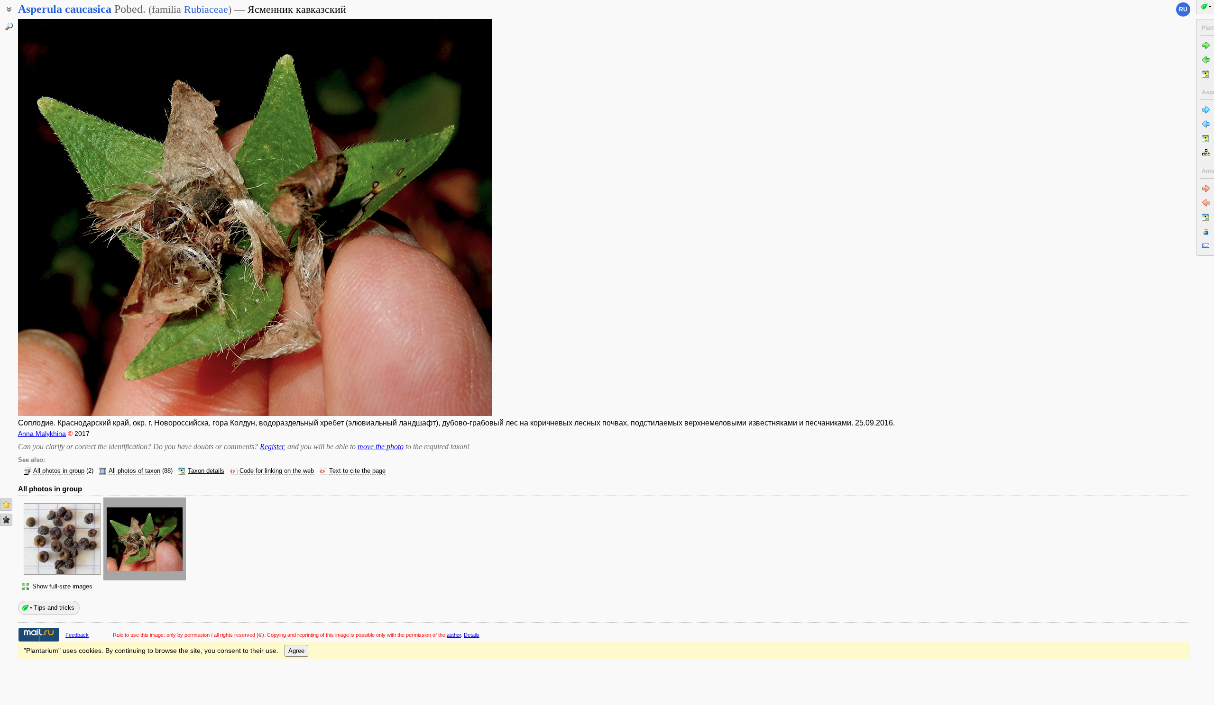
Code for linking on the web (276, 471)
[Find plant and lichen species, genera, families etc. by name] (9, 26)
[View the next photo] (442, 217)
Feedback (77, 635)
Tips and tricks (54, 607)
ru (1183, 9)
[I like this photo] (6, 504)
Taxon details (206, 471)
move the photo (381, 447)
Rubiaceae (206, 9)
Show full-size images (62, 586)
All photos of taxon (134, 471)
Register (272, 447)
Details (471, 635)
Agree (296, 650)
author (454, 635)
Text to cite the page (357, 471)
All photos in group (58, 471)
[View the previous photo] (67, 217)
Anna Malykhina (42, 433)
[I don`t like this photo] (6, 520)
